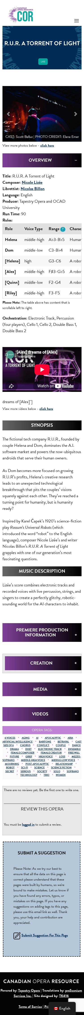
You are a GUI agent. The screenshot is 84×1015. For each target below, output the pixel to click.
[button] (8, 114)
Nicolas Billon (33, 188)
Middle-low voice (63, 760)
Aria (70, 738)
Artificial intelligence (17, 742)
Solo (57, 771)
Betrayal (63, 742)
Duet (28, 749)
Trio (46, 775)
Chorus (25, 745)
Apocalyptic (53, 738)
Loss (62, 756)
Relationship (64, 764)
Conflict (43, 745)
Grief (29, 756)
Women (61, 775)
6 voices (10, 738)
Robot (10, 768)
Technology (28, 775)
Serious (26, 771)
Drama (14, 749)
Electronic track (50, 749)
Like (43, 61)
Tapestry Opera (29, 990)
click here (47, 145)
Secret (9, 771)
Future (14, 756)
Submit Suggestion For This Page (45, 935)
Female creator (51, 753)
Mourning (12, 764)
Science (39, 768)
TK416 (64, 996)
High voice (46, 756)
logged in (28, 824)
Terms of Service (30, 1006)
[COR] (21, 14)
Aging (26, 738)
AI (37, 738)
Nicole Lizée (32, 182)
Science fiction (61, 768)
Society (42, 771)
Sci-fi (24, 768)
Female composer (22, 753)
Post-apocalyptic (37, 764)
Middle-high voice (33, 760)
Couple (61, 745)
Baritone (45, 742)
